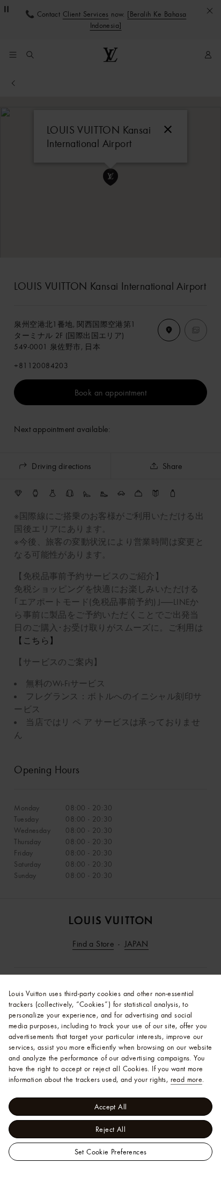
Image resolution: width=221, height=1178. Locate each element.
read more (187, 1079)
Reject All (110, 1129)
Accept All (110, 1106)
